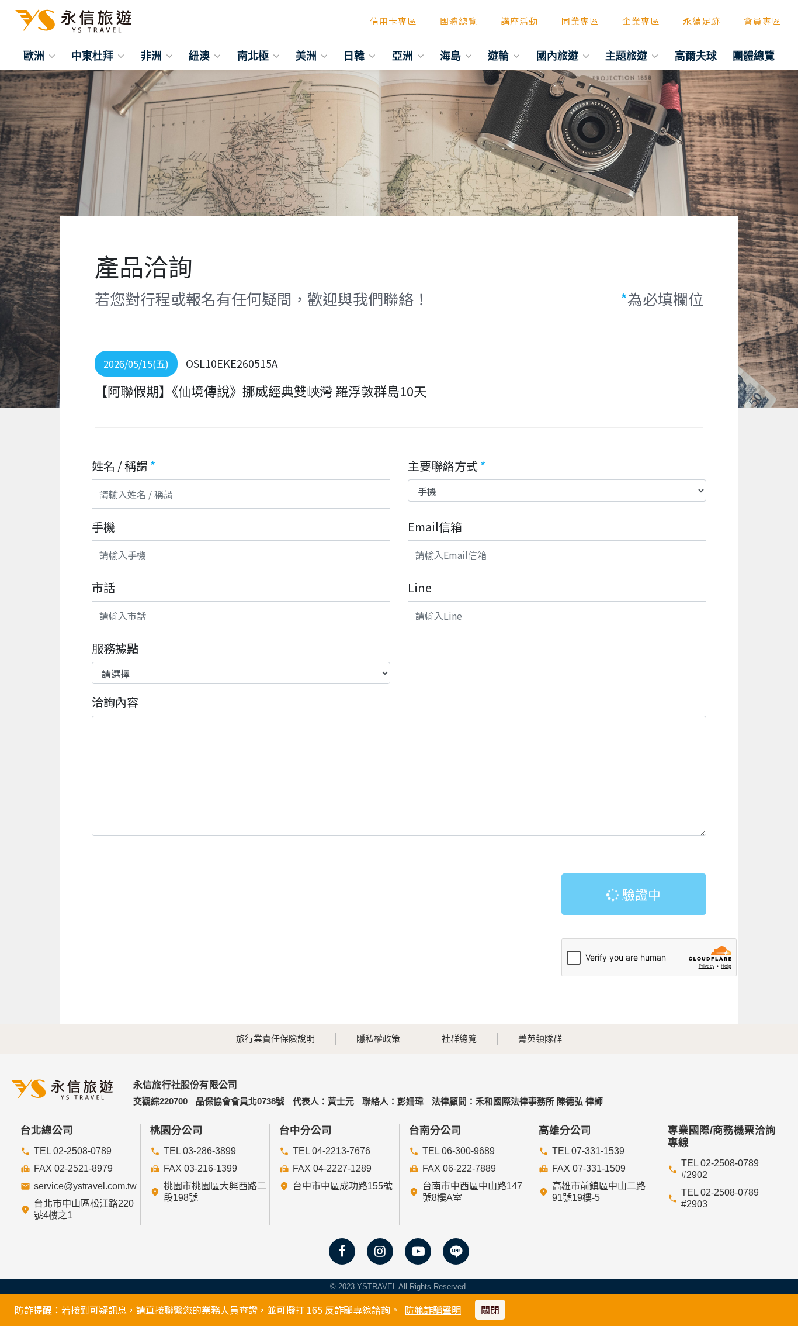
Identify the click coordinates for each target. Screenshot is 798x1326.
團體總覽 (458, 21)
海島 (452, 55)
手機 (103, 526)
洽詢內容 (115, 701)
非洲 (153, 55)
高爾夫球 (696, 55)
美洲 (308, 55)
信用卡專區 (393, 21)
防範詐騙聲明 (433, 1310)
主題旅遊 (627, 55)
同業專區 (580, 21)
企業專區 (641, 21)
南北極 (254, 55)
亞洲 (404, 55)
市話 (103, 587)
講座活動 (519, 21)
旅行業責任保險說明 (275, 1039)
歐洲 (35, 55)
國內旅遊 (558, 55)
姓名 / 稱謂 (123, 465)
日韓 (355, 55)
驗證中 (640, 894)
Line (420, 587)
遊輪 (500, 55)
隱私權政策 (378, 1039)
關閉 (490, 1310)
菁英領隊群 (540, 1039)
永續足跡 (701, 21)
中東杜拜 (93, 55)
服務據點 (115, 648)
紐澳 (201, 55)
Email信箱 (435, 526)
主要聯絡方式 (446, 465)
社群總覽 (459, 1039)
